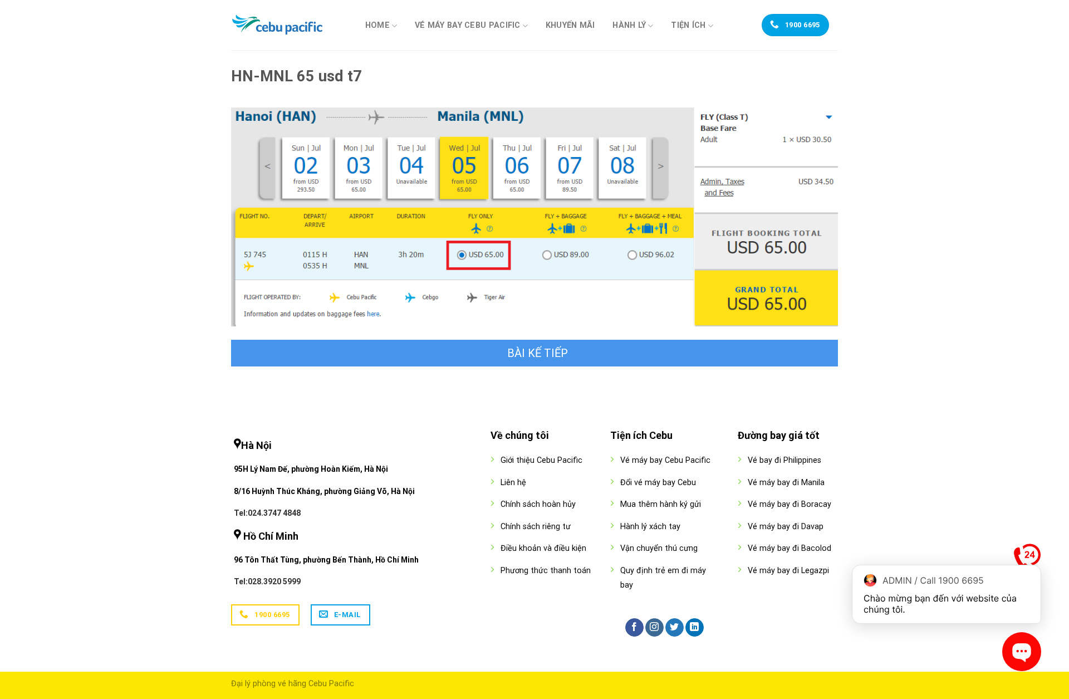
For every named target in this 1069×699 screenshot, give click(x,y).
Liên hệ (513, 482)
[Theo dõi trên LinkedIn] (694, 627)
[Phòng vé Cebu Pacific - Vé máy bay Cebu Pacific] (286, 25)
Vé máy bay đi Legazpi (788, 570)
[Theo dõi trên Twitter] (674, 627)
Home (377, 25)
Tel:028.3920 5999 (267, 581)
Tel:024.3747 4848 (267, 513)
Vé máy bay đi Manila (786, 482)
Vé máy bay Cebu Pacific (468, 25)
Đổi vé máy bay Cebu (658, 482)
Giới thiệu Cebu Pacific (541, 460)
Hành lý (629, 25)
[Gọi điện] (1027, 559)
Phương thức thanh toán (546, 570)
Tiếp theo (534, 353)
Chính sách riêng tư (536, 526)
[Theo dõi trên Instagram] (654, 627)
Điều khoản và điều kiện (543, 548)
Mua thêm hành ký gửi (660, 504)
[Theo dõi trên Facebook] (634, 627)
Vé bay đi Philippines (784, 460)
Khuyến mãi (570, 25)
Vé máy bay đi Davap (785, 526)
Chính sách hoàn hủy (538, 504)
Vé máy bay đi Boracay (789, 504)
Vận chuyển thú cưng (659, 548)
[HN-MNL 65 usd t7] (534, 216)
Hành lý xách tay (650, 526)
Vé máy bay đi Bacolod (789, 548)
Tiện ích (688, 25)
